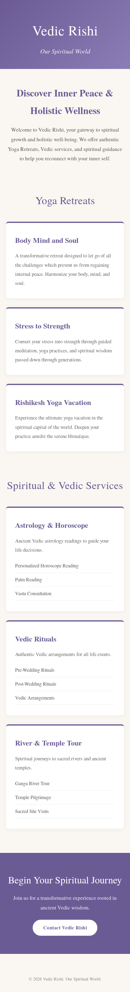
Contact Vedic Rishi (65, 927)
